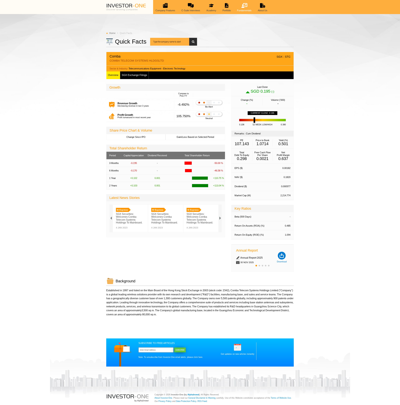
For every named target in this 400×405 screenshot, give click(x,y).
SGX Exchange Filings (134, 75)
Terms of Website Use (281, 398)
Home (112, 33)
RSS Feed (202, 401)
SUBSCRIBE (180, 350)
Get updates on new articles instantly (237, 354)
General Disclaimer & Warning (201, 398)
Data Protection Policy (186, 401)
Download (282, 261)
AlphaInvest (193, 394)
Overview (113, 75)
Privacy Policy (165, 401)
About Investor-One (163, 398)
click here (198, 357)
